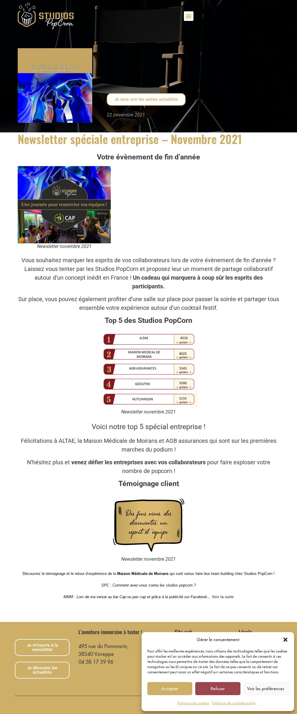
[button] (285, 640)
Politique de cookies (193, 703)
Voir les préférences (265, 688)
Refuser (218, 688)
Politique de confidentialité (234, 703)
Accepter (169, 688)
